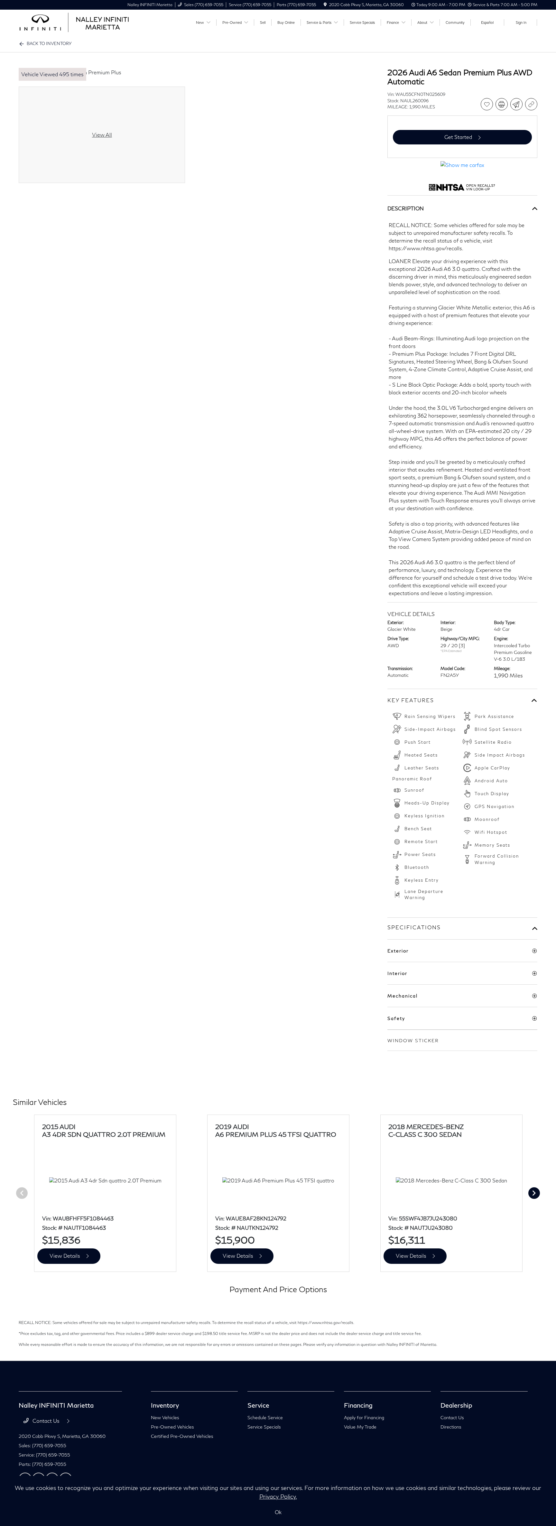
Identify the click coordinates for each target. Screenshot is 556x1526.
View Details (65, 1256)
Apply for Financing (364, 1417)
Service (258, 1405)
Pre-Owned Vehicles (172, 1426)
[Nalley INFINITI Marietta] (74, 22)
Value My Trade (360, 1426)
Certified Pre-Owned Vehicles (182, 1436)
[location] (325, 4)
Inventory (165, 1405)
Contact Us (46, 1421)
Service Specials (264, 1426)
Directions (450, 1426)
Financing (358, 1405)
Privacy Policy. (278, 1496)
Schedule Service (265, 1417)
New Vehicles (165, 1417)
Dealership (456, 1405)
